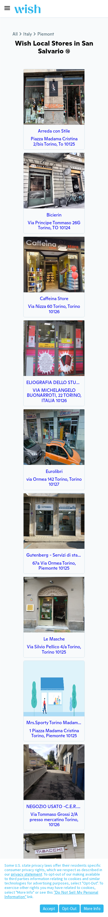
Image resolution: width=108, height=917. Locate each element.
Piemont (45, 34)
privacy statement (26, 874)
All (15, 34)
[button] (7, 8)
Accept (49, 908)
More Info (92, 908)
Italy (27, 34)
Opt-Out (69, 908)
